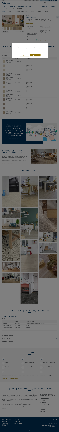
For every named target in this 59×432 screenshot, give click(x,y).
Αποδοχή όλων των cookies (35, 55)
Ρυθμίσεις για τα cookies (24, 55)
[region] (30, 50)
